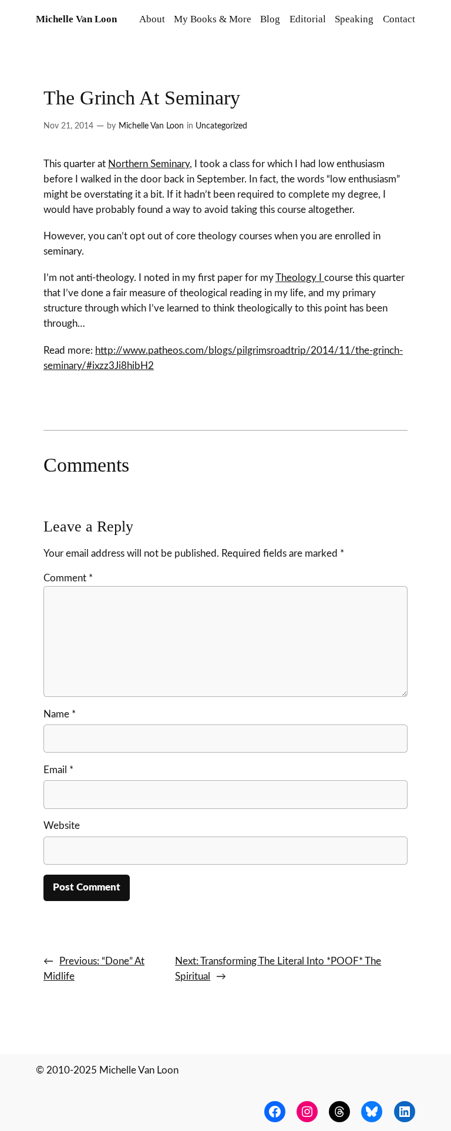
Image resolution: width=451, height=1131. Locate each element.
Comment (68, 578)
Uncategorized (221, 125)
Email (58, 770)
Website (61, 826)
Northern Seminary (149, 164)
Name (59, 714)
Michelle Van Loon (76, 19)
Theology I (299, 278)
